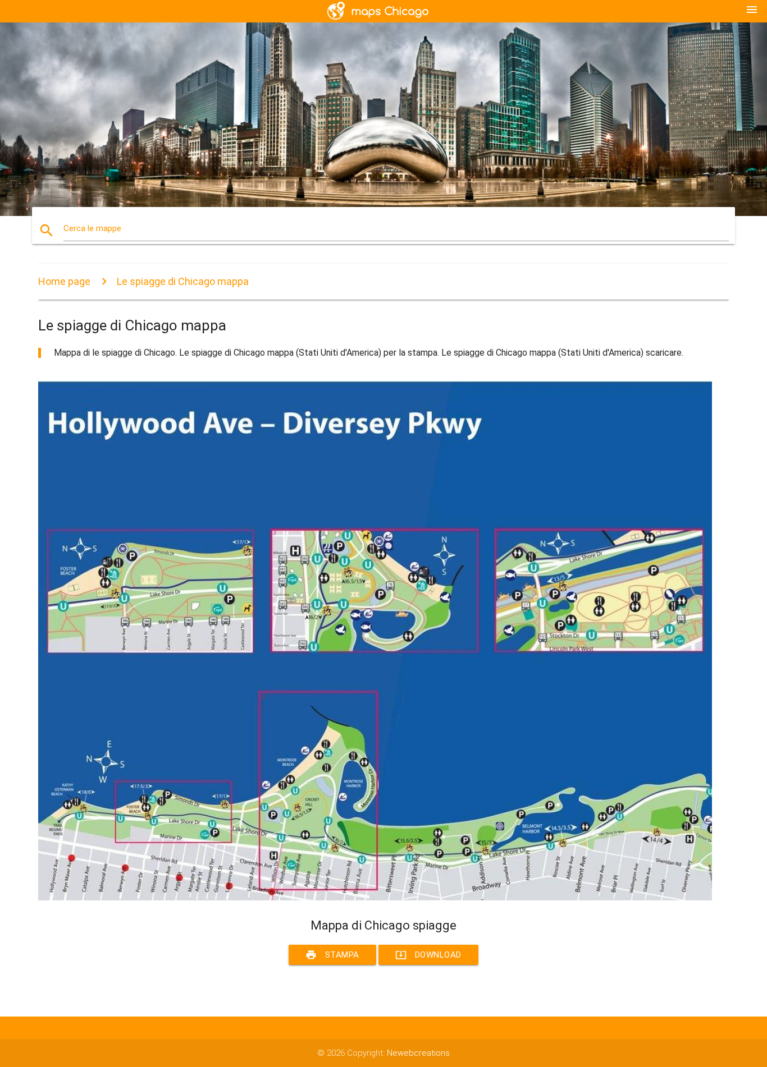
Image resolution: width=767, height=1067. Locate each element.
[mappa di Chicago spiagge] (375, 898)
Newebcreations (418, 1053)
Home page (64, 281)
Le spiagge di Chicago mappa (183, 281)
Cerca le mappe (92, 228)
